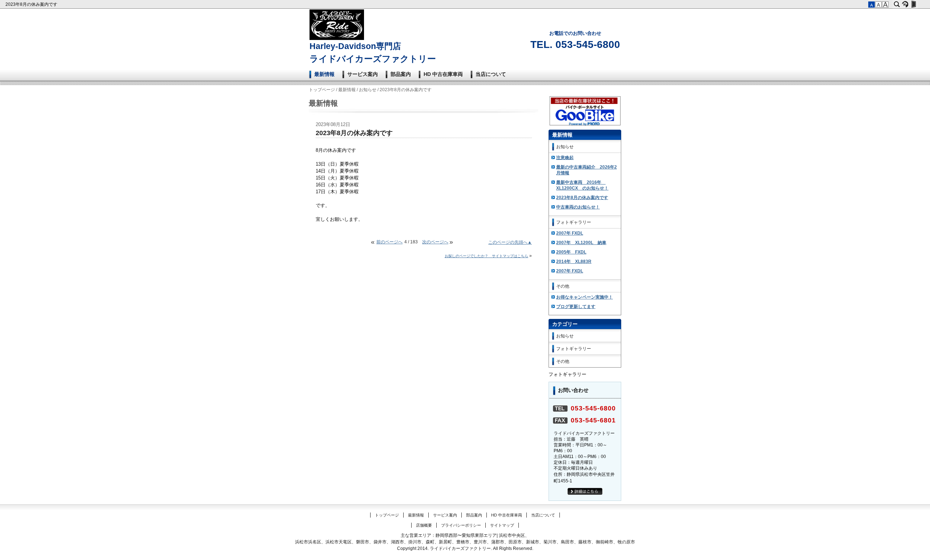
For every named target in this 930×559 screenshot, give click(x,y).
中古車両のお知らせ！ (578, 207)
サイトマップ (502, 525)
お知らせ (367, 89)
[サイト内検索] (897, 4)
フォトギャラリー (573, 222)
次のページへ (435, 241)
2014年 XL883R (573, 261)
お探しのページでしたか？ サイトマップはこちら (486, 256)
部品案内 (401, 74)
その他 (562, 286)
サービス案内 (362, 74)
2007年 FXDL (569, 233)
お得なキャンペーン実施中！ (584, 297)
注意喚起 (565, 157)
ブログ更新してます (575, 306)
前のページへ (389, 241)
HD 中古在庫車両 (443, 74)
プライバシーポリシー (461, 525)
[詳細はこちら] (585, 493)
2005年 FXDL (571, 252)
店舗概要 (424, 525)
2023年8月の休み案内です (31, 4)
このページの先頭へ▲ (510, 242)
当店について (491, 74)
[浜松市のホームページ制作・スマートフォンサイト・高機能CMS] (905, 4)
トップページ (322, 89)
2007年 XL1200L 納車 (581, 242)
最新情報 (324, 74)
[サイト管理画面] (913, 4)
